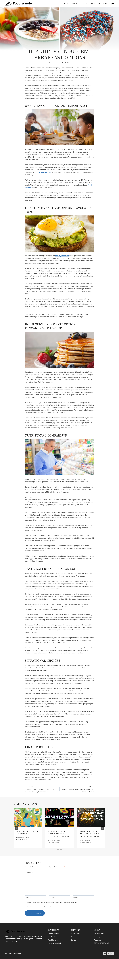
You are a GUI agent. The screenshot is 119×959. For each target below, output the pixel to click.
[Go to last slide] (16, 828)
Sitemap (97, 937)
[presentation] (28, 817)
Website (76, 897)
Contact (85, 3)
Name (28, 897)
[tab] (57, 849)
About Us (74, 3)
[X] (108, 953)
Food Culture (53, 940)
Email (52, 897)
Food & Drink (59, 47)
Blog (93, 3)
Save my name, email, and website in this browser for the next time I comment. (52, 903)
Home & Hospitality (55, 943)
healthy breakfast (62, 256)
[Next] (102, 828)
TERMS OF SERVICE (101, 943)
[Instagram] (112, 953)
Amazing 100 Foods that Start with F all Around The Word (91, 834)
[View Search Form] (112, 3)
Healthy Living (53, 934)
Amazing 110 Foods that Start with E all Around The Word (59, 834)
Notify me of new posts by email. (39, 907)
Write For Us (103, 3)
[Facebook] (104, 953)
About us (74, 937)
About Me (97, 940)
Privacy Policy (99, 934)
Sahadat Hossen (55, 63)
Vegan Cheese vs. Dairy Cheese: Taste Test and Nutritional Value (78, 789)
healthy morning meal (43, 172)
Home (66, 3)
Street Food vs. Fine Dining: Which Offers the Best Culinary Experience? (40, 789)
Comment (30, 873)
